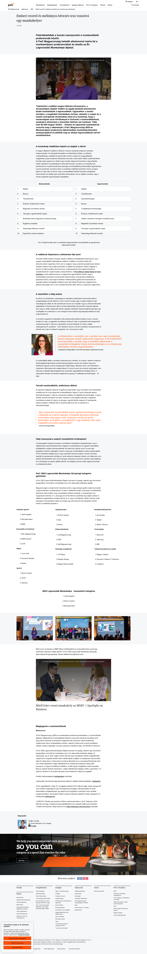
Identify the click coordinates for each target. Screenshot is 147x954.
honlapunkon (59, 776)
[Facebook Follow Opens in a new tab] (78, 878)
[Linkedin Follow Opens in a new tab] (29, 825)
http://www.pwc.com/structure (78, 806)
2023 (31, 9)
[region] (17, 937)
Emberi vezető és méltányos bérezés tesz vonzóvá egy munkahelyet (55, 9)
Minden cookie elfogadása (17, 938)
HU (137, 1)
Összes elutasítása (17, 943)
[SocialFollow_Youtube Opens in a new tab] (84, 878)
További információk (23, 934)
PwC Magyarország (13, 9)
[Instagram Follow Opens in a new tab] (87, 878)
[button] (73, 79)
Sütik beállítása (17, 947)
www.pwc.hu (50, 796)
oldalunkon (96, 781)
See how (22, 860)
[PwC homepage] (11, 4)
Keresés (136, 5)
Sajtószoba (25, 9)
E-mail (33, 826)
